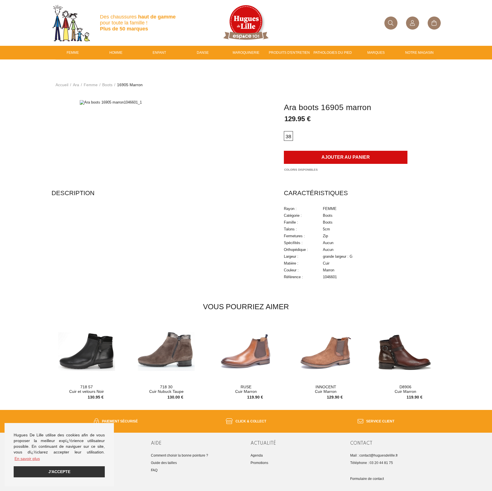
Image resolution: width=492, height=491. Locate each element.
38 (288, 136)
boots (107, 84)
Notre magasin (419, 53)
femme (91, 84)
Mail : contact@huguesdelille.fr (374, 455)
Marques (376, 53)
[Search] (390, 23)
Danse (203, 53)
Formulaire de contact (367, 479)
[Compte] (412, 23)
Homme (115, 53)
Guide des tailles (164, 463)
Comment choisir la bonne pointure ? (179, 455)
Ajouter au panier (345, 157)
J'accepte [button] (59, 471)
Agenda (257, 455)
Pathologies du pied (332, 53)
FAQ (154, 470)
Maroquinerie (246, 53)
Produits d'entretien (289, 53)
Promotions (259, 463)
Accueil (62, 84)
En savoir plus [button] (27, 458)
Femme (73, 53)
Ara (76, 84)
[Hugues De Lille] (245, 23)
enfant (159, 53)
